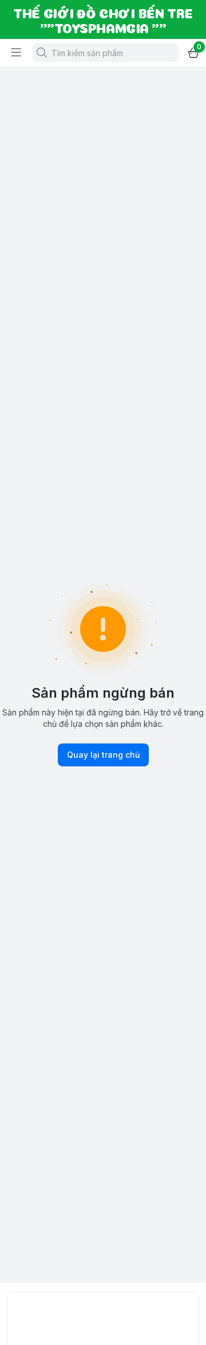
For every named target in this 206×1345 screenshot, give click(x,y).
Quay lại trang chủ (103, 754)
